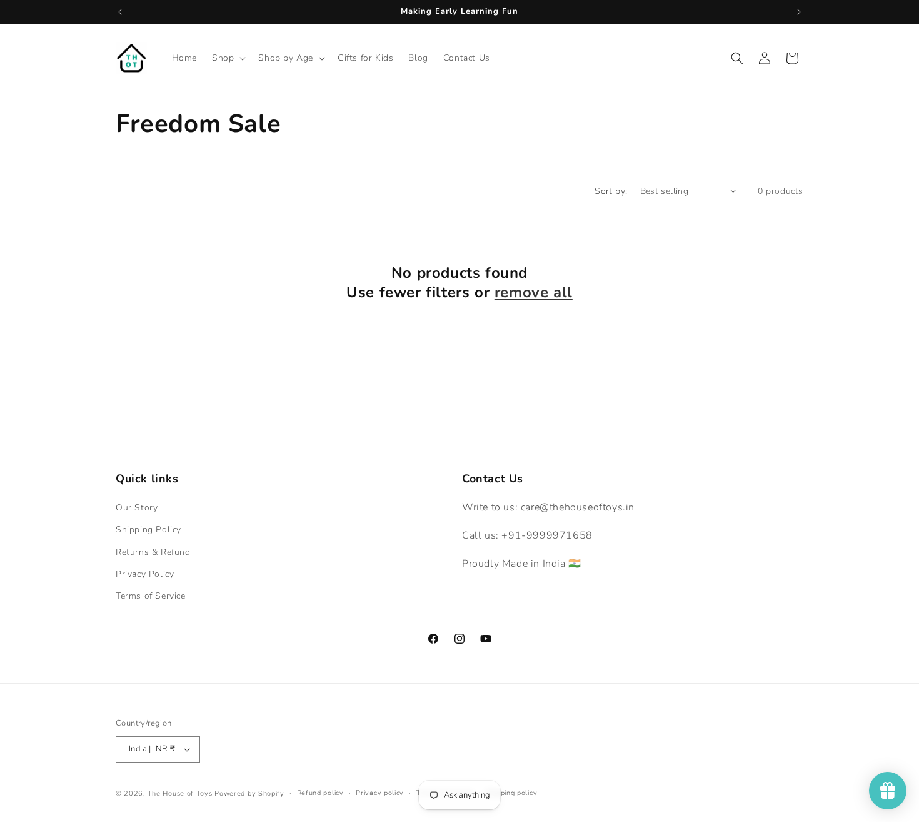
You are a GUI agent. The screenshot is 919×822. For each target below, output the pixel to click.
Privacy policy (380, 793)
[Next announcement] (799, 12)
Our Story (137, 508)
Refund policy (320, 793)
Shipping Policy (148, 529)
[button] (227, 58)
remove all (534, 292)
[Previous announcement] (120, 12)
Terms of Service (151, 596)
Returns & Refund (153, 552)
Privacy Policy (145, 574)
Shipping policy (512, 793)
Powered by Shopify (249, 793)
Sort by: (611, 191)
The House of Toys (180, 793)
